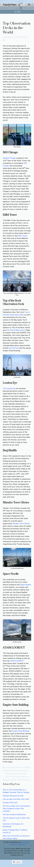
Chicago (27, 767)
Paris (19, 770)
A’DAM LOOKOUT (17, 661)
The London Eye (9, 388)
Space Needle (25, 585)
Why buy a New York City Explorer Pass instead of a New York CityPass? (16, 808)
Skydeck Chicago (9, 158)
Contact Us (26, 842)
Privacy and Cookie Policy (17, 844)
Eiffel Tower (22, 236)
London (6, 770)
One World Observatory (15, 330)
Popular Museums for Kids (16, 773)
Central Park (14, 348)
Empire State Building (20, 731)
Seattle (25, 770)
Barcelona (19, 767)
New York (13, 770)
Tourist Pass (9, 4)
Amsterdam (10, 767)
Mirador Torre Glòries (21, 523)
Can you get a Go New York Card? (16, 799)
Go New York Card (10, 802)
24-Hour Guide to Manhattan (14, 814)
